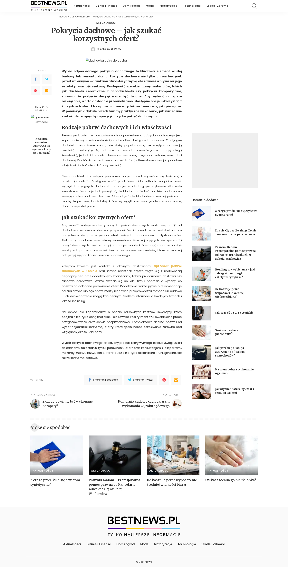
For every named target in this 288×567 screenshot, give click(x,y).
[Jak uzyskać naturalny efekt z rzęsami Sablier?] (201, 391)
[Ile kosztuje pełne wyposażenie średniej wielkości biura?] (201, 293)
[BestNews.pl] (49, 6)
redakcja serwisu (109, 49)
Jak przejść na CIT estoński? (234, 312)
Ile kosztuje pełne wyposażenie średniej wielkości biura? (230, 293)
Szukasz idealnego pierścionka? (231, 480)
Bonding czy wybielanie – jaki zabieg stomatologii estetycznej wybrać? (235, 273)
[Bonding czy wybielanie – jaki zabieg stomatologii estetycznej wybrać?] (201, 274)
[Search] (254, 6)
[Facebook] (35, 79)
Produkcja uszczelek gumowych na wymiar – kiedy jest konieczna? (41, 145)
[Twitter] (47, 79)
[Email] (47, 90)
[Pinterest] (35, 90)
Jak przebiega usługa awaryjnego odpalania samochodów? (230, 351)
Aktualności (106, 23)
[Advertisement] (225, 160)
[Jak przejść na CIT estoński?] (201, 313)
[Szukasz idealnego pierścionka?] (201, 332)
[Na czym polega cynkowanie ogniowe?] (201, 372)
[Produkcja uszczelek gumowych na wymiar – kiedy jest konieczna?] (41, 125)
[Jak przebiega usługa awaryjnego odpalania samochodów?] (201, 352)
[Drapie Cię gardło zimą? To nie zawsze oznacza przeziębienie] (201, 233)
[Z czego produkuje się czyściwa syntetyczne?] (201, 213)
